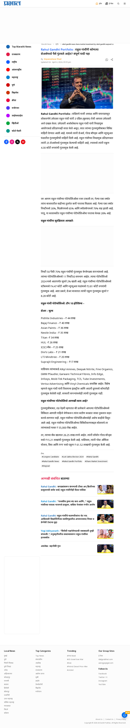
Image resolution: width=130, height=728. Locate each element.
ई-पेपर (101, 656)
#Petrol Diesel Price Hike (77, 666)
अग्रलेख (38, 663)
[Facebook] (6, 142)
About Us (99, 719)
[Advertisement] (65, 25)
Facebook (103, 673)
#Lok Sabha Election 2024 (72, 456)
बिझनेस (38, 688)
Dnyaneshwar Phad (52, 59)
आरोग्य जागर (40, 673)
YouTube (102, 684)
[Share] (112, 59)
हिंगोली (6, 688)
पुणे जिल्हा (7, 666)
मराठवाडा (7, 706)
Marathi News (46, 44)
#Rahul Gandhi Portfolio (72, 461)
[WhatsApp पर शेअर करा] (107, 59)
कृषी (37, 677)
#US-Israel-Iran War (75, 659)
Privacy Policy (121, 719)
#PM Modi (71, 656)
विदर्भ (6, 709)
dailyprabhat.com (106, 659)
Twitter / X (103, 677)
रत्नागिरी (7, 695)
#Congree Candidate (50, 456)
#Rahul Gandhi (92, 456)
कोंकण (6, 713)
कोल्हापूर (7, 677)
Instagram (103, 681)
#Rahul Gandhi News (50, 461)
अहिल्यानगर (8, 673)
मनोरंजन (38, 691)
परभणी (6, 681)
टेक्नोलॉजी (39, 684)
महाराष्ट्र (38, 666)
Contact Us (109, 719)
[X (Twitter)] (17, 142)
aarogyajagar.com (106, 663)
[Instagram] (12, 142)
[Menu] (124, 3)
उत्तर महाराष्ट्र (8, 698)
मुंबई (5, 656)
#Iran (69, 663)
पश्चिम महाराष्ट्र (9, 702)
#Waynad (46, 466)
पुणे (5, 659)
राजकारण (39, 670)
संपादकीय (39, 659)
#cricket (70, 670)
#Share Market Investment (96, 461)
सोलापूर (6, 691)
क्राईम (37, 681)
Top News (40, 656)
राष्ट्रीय (57, 44)
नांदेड (6, 670)
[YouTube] (23, 142)
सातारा (6, 684)
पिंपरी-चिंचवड (8, 663)
